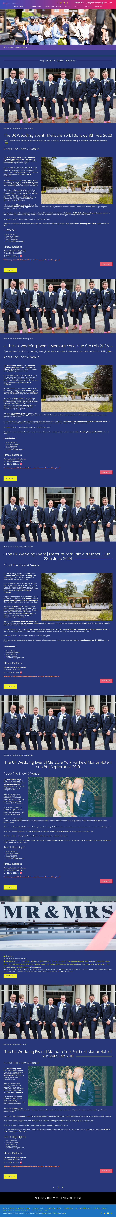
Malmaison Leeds (18, 964)
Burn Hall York (10, 961)
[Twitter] (61, 3)
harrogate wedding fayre (79, 961)
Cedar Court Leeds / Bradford (26, 961)
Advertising (68, 1208)
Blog (7, 956)
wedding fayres (22, 967)
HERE (6, 143)
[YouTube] (67, 3)
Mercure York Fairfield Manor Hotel (37, 964)
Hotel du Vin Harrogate (97, 961)
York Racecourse (35, 967)
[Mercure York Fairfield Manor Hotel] (58, 1012)
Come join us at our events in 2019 (15, 959)
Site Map (44, 1213)
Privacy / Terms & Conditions (57, 1213)
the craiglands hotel (74, 964)
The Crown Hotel (88, 964)
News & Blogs (28, 1210)
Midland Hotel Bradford (58, 964)
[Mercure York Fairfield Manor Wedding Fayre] (58, 95)
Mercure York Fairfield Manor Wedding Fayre (18, 128)
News (11, 956)
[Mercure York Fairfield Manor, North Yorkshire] (58, 514)
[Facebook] (57, 3)
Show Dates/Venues (53, 1208)
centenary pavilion (44, 961)
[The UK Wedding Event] (10, 2)
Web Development (100, 1208)
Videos (17, 1210)
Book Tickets (38, 1208)
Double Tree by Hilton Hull (61, 961)
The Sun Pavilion (100, 964)
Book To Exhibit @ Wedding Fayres (16, 1208)
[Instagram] (64, 3)
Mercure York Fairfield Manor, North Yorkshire (18, 547)
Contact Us (7, 1210)
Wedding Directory (83, 1208)
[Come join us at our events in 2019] (58, 923)
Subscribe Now (42, 1210)
